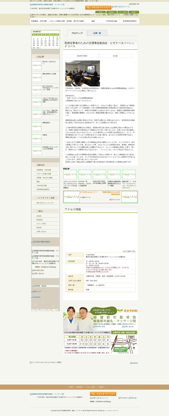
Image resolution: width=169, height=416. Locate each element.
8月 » (39, 48)
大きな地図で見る (129, 251)
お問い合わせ (41, 231)
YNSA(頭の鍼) (111, 21)
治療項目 (41, 165)
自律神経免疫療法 (130, 21)
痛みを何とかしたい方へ (45, 203)
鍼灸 (93, 21)
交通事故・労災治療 (39, 21)
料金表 (134, 12)
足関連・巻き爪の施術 (75, 21)
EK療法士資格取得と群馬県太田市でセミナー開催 (115, 184)
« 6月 (33, 48)
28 (45, 45)
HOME (101, 12)
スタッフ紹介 (123, 12)
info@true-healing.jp (45, 267)
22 (49, 43)
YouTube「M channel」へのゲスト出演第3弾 (84, 184)
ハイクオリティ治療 (45, 198)
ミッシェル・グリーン (111, 410)
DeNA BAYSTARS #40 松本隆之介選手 (99, 182)
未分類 (115, 56)
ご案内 (40, 211)
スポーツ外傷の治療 (57, 21)
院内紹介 (111, 12)
